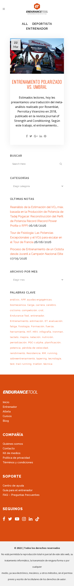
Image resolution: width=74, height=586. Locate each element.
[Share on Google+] (36, 136)
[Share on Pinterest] (45, 136)
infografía (45, 331)
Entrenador (10, 406)
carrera (40, 305)
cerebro (51, 305)
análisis (14, 299)
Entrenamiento (19, 321)
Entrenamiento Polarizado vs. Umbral (37, 84)
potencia (15, 347)
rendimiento (17, 353)
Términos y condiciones (18, 462)
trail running (24, 364)
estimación (36, 321)
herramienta (17, 331)
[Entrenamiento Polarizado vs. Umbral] (37, 56)
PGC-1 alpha (35, 342)
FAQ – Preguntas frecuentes (21, 495)
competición (29, 310)
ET (46, 321)
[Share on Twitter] (30, 136)
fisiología (24, 326)
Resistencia (34, 353)
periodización (18, 342)
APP (23, 299)
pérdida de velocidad (35, 347)
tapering (41, 358)
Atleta (7, 411)
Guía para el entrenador (18, 490)
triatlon (37, 364)
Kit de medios (11, 453)
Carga (30, 305)
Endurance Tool (19, 315)
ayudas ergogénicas (39, 299)
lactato (14, 337)
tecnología (54, 358)
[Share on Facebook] (27, 136)
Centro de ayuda (13, 485)
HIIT (29, 331)
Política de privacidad (16, 457)
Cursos (7, 416)
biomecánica (18, 305)
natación (35, 337)
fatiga (13, 326)
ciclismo (15, 310)
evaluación (56, 321)
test (12, 364)
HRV (35, 331)
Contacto (9, 448)
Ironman (58, 331)
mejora (24, 337)
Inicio (6, 402)
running (52, 353)
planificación (53, 342)
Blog (6, 420)
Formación (37, 326)
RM (44, 353)
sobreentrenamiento (22, 358)
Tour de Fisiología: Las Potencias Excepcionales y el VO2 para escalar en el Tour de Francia (36, 237)
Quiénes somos (13, 443)
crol (41, 310)
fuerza (50, 326)
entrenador (37, 315)
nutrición (47, 337)
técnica (47, 364)
